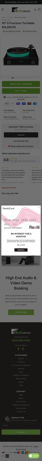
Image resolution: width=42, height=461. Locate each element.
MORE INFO (21, 250)
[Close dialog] (39, 207)
